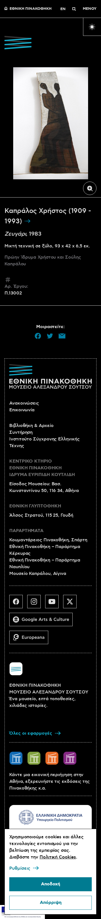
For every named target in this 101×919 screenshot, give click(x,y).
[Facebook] (18, 604)
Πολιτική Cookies (58, 857)
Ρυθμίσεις (19, 868)
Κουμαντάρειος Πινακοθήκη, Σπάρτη (48, 540)
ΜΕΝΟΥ (90, 9)
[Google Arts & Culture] (43, 622)
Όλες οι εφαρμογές (30, 733)
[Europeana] (31, 640)
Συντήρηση (21, 432)
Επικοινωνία (22, 410)
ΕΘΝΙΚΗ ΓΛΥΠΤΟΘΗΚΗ (35, 506)
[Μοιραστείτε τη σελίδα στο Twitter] (49, 335)
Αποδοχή (50, 884)
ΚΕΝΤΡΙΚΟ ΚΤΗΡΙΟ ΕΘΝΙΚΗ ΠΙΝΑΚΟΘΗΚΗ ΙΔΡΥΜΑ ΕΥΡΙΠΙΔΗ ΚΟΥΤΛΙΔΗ (42, 468)
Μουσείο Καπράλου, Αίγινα (37, 573)
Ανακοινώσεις (24, 403)
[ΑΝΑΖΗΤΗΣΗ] (74, 9)
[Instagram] (36, 604)
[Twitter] (72, 604)
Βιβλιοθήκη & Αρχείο (31, 425)
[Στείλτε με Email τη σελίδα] (62, 335)
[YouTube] (54, 604)
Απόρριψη (50, 903)
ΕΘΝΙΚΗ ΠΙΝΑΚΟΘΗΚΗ (31, 9)
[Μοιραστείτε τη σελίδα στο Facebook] (37, 335)
